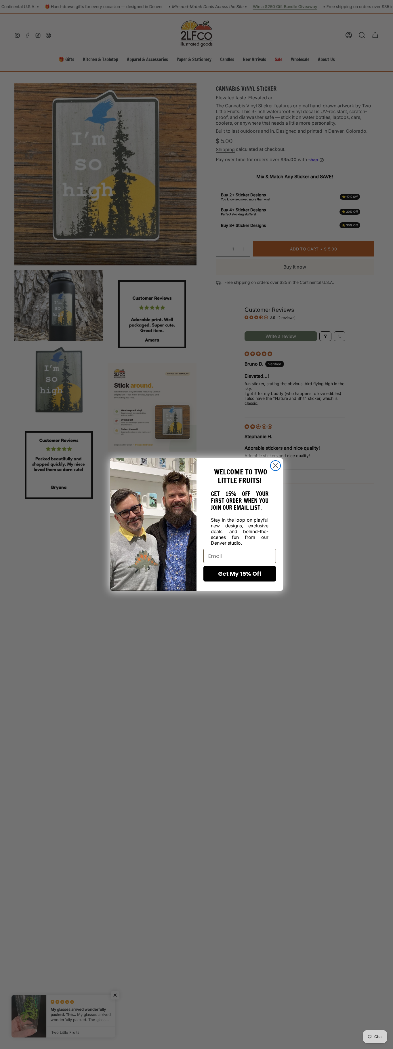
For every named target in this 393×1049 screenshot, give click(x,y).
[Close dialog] (275, 466)
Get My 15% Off (240, 574)
